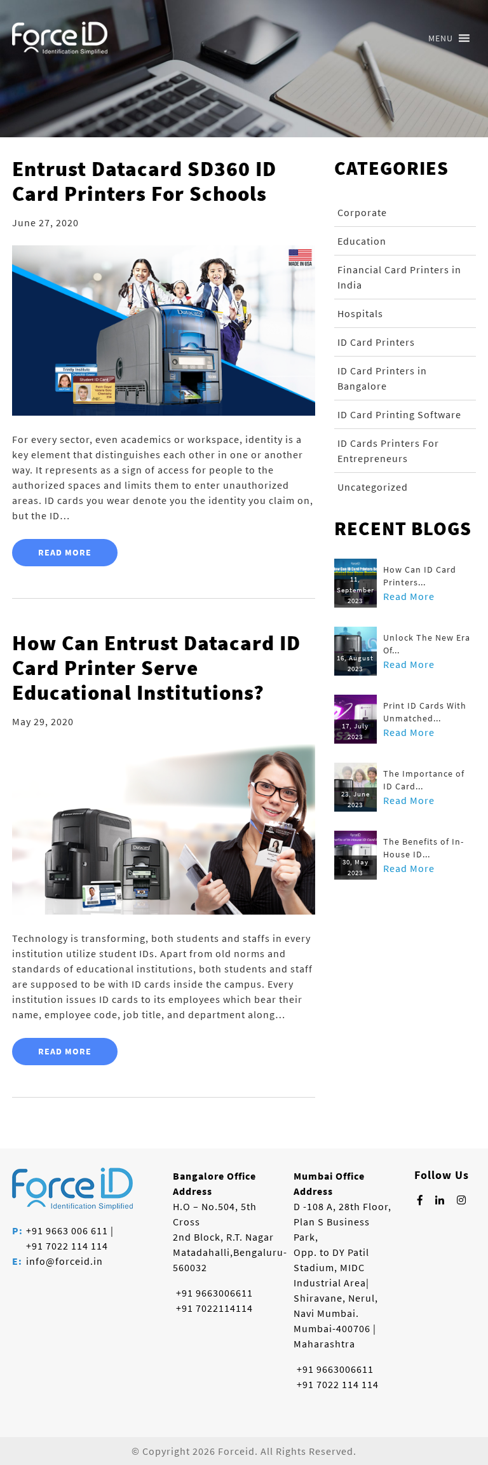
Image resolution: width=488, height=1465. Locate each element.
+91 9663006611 (214, 1292)
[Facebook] (420, 1200)
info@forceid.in (64, 1261)
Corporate (362, 212)
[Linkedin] (440, 1200)
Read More (65, 552)
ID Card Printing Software (399, 414)
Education (361, 241)
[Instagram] (461, 1200)
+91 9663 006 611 (67, 1230)
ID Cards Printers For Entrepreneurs (388, 451)
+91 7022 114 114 (67, 1245)
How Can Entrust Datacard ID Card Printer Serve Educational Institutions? (156, 667)
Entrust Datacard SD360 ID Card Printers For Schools (144, 181)
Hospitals (360, 313)
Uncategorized (372, 486)
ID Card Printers (376, 342)
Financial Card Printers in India (399, 277)
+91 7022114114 (214, 1308)
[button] (440, 38)
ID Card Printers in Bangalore (382, 378)
